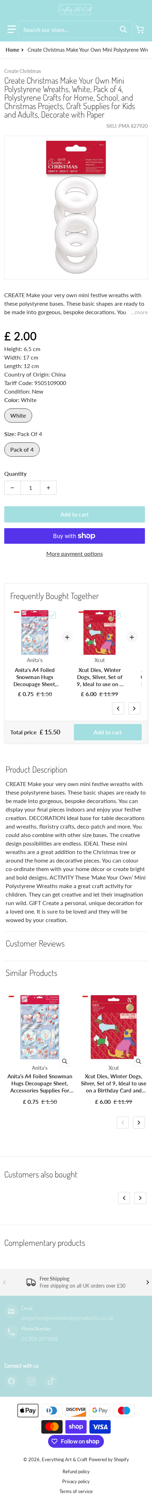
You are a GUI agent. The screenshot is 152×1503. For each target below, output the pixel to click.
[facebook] (11, 1381)
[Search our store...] (123, 29)
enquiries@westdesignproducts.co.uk (67, 1317)
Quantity (15, 473)
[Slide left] (118, 708)
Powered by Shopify (109, 1459)
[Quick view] (65, 1061)
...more (139, 312)
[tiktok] (51, 1381)
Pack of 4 (22, 449)
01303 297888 (39, 1338)
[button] (11, 29)
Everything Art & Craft (64, 1459)
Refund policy (76, 1471)
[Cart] (140, 29)
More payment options (74, 553)
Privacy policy (76, 1481)
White (18, 415)
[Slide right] (134, 708)
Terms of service (76, 1491)
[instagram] (31, 1381)
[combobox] (75, 29)
